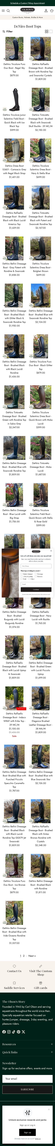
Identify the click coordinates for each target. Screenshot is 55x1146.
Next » (32, 956)
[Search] (9, 10)
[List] (51, 31)
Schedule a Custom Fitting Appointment (27, 3)
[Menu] (3, 10)
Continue (36, 589)
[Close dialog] (51, 550)
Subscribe (27, 1089)
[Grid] (46, 31)
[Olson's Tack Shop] (27, 11)
